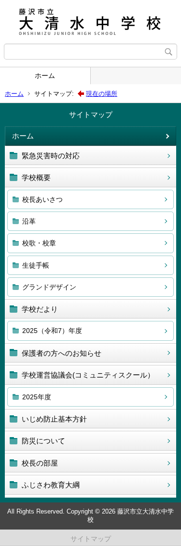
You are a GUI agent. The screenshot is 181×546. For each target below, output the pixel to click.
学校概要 (36, 177)
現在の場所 (101, 93)
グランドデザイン (49, 287)
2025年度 (36, 397)
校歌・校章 (39, 243)
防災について (43, 441)
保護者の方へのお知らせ (61, 353)
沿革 (29, 221)
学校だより (40, 309)
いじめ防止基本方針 (54, 419)
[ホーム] (90, 21)
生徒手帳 (35, 265)
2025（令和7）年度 (52, 330)
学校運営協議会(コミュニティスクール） (88, 375)
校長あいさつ (42, 199)
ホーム (45, 75)
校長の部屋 (40, 463)
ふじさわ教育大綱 (51, 485)
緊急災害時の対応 (51, 156)
